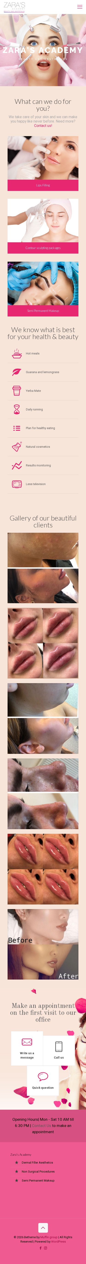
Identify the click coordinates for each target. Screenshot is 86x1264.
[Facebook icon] (40, 1248)
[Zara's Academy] (14, 7)
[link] (43, 568)
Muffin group (49, 1237)
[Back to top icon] (43, 1228)
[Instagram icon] (45, 1248)
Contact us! (43, 126)
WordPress (58, 1241)
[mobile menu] (80, 7)
